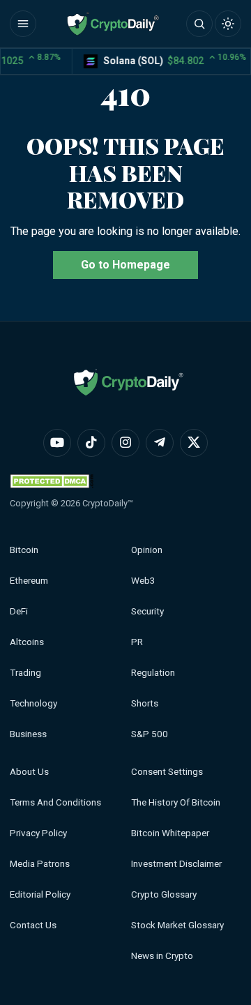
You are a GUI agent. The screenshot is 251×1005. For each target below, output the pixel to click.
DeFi (19, 611)
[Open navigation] (23, 23)
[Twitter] (194, 443)
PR (137, 642)
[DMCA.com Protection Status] (51, 481)
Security (147, 611)
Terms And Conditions (55, 802)
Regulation (153, 672)
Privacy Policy (38, 833)
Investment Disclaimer (176, 864)
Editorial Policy (40, 894)
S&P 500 (149, 734)
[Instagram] (125, 443)
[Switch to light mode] (228, 23)
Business (28, 734)
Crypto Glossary (164, 894)
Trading (25, 672)
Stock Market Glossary (177, 925)
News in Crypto (162, 956)
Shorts (144, 703)
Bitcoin (24, 550)
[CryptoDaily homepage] (113, 24)
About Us (29, 771)
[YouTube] (57, 443)
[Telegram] (160, 443)
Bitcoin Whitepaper (170, 833)
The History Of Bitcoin (175, 802)
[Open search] (199, 23)
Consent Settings (167, 771)
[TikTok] (91, 443)
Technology (33, 703)
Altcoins (27, 642)
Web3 (143, 580)
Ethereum (29, 580)
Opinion (146, 550)
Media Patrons (40, 864)
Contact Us (33, 925)
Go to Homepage (125, 264)
